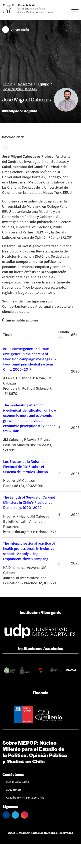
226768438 (13, 790)
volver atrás (20, 29)
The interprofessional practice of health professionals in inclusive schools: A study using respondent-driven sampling (29, 551)
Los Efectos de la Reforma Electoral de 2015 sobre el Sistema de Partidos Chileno (25, 466)
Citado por (63, 334)
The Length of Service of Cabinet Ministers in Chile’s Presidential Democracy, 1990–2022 (29, 502)
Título (7, 334)
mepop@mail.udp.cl (18, 782)
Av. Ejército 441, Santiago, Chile (25, 797)
